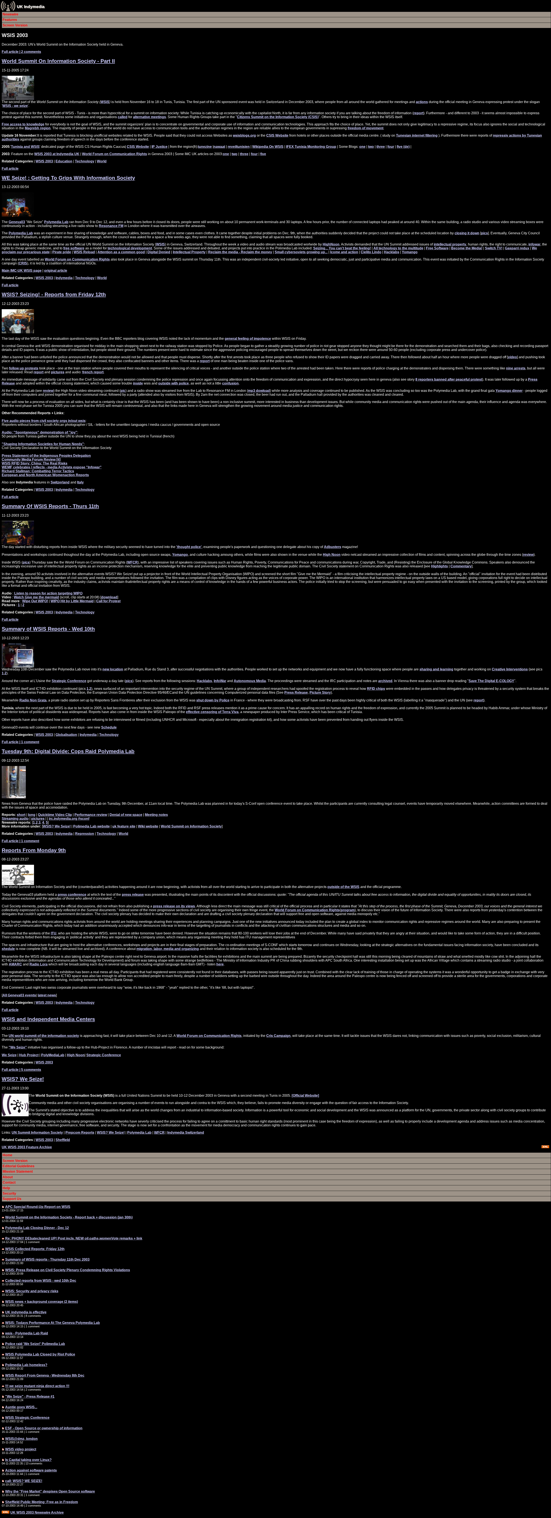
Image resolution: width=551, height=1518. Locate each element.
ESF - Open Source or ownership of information (43, 1428)
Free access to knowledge (23, 124)
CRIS (23, 263)
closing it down (467, 233)
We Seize (9, 1055)
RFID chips (376, 688)
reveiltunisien (239, 146)
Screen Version (15, 25)
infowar (534, 244)
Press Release (296, 692)
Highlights (439, 566)
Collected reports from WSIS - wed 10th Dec (40, 1280)
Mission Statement (18, 1171)
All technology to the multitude (398, 248)
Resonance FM (111, 226)
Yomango (410, 252)
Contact (9, 1182)
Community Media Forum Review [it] (31, 459)
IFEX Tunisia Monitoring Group (311, 146)
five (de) (403, 146)
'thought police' (189, 547)
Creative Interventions (510, 669)
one (362, 146)
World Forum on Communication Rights (114, 154)
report (418, 113)
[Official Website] (305, 1095)
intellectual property (450, 244)
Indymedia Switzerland (185, 1132)
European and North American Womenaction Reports (45, 475)
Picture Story (320, 692)
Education (64, 161)
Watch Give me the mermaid (36, 597)
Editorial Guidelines (18, 1166)
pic (123, 390)
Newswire (10, 14)
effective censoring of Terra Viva (212, 712)
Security (9, 1193)
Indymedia (64, 278)
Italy (80, 482)
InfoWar (220, 681)
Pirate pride (61, 252)
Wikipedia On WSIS (267, 146)
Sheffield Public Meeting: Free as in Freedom (41, 1502)
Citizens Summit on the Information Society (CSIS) (278, 117)
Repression (84, 833)
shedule (8, 949)
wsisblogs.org (244, 135)
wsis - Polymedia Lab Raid (26, 1333)
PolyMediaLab (52, 1055)
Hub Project (29, 1055)
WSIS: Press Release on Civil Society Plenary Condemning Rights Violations (67, 1270)
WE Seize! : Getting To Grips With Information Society (68, 178)
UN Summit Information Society (37, 1132)
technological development (130, 248)
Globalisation (66, 735)
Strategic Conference (69, 681)
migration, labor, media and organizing (167, 949)
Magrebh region (38, 128)
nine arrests (515, 368)
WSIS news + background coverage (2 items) (41, 1301)
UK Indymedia (31, 6)
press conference (72, 894)
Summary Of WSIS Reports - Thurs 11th (50, 506)
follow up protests (23, 368)
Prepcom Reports (79, 1132)
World (102, 161)
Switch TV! (493, 248)
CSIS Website (277, 135)
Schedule (109, 727)
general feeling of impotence (248, 338)
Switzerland (60, 482)
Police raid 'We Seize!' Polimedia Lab (35, 1344)
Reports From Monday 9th (34, 850)
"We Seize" (18, 1047)
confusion (230, 383)
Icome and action (344, 252)
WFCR (132, 562)
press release (133, 894)
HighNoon (331, 244)
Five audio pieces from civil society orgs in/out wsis (43, 421)
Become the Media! (466, 248)
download (109, 597)
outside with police (173, 383)
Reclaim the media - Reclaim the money (240, 252)
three (380, 146)
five (263, 154)
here (220, 964)
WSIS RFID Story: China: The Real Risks (34, 463)
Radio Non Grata (32, 700)
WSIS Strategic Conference (27, 1417)
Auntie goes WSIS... (21, 1407)
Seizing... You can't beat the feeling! (342, 248)
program (348, 910)
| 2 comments (21, 52)
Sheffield (63, 1140)
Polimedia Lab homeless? (26, 1365)
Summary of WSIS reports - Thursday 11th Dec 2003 (47, 1259)
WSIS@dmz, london (21, 1439)
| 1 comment (20, 742)
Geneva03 (17, 222)
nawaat (219, 146)
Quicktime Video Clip (55, 815)
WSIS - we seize (15, 106)
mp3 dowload (259, 390)
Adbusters (332, 547)
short (21, 815)
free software (73, 248)
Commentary (461, 566)
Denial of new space (126, 815)
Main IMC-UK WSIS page (22, 270)
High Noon (332, 554)
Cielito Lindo (371, 252)
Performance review (90, 815)
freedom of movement (365, 128)
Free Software (437, 248)
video (512, 357)
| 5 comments (21, 1070)
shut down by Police (212, 700)
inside (138, 383)
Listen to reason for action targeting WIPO (48, 593)
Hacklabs (391, 252)
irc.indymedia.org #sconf (69, 818)
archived (385, 681)
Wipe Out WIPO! (35, 601)
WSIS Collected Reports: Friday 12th (35, 1249)
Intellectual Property (189, 252)
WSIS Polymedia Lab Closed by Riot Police (40, 1354)
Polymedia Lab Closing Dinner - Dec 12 (37, 1228)
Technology (84, 161)
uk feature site (123, 826)
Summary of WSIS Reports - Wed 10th (48, 629)
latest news (47, 995)
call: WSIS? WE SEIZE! (23, 1481)
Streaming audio (15, 818)
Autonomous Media (250, 681)
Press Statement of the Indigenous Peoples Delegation (46, 455)
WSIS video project (20, 1449)
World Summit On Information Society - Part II (58, 61)
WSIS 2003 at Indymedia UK (56, 154)
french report (93, 372)
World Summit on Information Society (191, 826)
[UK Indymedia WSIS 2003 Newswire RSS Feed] (5, 1512)
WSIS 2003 (44, 161)
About (8, 1177)
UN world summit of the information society (44, 1036)
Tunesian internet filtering (417, 135)
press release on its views (174, 906)
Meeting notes (156, 815)
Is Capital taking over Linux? (28, 1460)
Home (7, 1155)
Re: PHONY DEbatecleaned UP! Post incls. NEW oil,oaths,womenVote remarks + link (73, 1238)
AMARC (15, 964)
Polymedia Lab (56, 222)
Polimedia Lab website (91, 826)
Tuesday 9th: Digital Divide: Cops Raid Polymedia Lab (68, 751)
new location (112, 669)
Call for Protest (108, 601)
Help (6, 1188)
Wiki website (148, 826)
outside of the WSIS (343, 887)
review (48, 390)
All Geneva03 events (19, 995)
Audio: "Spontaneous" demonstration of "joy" (39, 432)
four (390, 146)
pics (484, 233)
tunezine (205, 146)
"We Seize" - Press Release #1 (29, 1396)
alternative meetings (149, 117)
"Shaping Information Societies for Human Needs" (43, 444)
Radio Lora (38, 964)
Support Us (12, 1199)
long (31, 815)
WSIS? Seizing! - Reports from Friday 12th (54, 294)
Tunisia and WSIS (25, 146)
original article (55, 270)
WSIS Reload (84, 252)
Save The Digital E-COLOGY (491, 681)
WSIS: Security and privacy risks (31, 1291)
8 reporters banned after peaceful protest (448, 379)
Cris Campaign (278, 1036)
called (122, 117)
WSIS (105, 102)
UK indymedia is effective (25, 1312)
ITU (53, 933)
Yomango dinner (509, 390)
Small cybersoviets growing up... (301, 252)
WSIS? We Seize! (57, 826)
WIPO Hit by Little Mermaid (72, 601)
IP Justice (159, 146)
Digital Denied (158, 252)
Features (10, 20)
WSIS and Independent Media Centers (48, 1019)
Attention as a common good (121, 252)
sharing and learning (436, 669)
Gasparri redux (517, 248)
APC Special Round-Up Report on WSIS (37, 1207)
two (371, 146)
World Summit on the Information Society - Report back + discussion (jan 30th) (69, 1217)
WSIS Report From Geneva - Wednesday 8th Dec (44, 1375)
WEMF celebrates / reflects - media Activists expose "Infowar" (52, 467)
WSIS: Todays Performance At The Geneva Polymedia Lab (52, 1323)
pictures (57, 372)
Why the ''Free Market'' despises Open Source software (50, 1491)
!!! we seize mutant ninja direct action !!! (37, 1386)
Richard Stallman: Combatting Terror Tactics (38, 471)
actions (422, 102)
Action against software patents (31, 1470)
